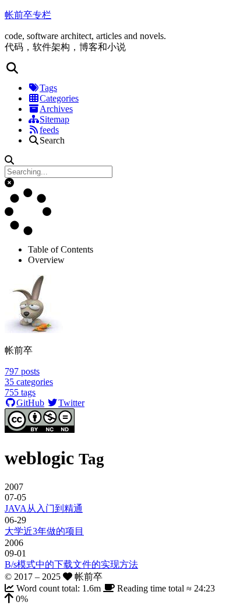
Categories (59, 98)
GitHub (30, 403)
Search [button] (52, 140)
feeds (49, 130)
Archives (56, 109)
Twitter (71, 403)
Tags (48, 88)
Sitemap (54, 119)
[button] (120, 68)
